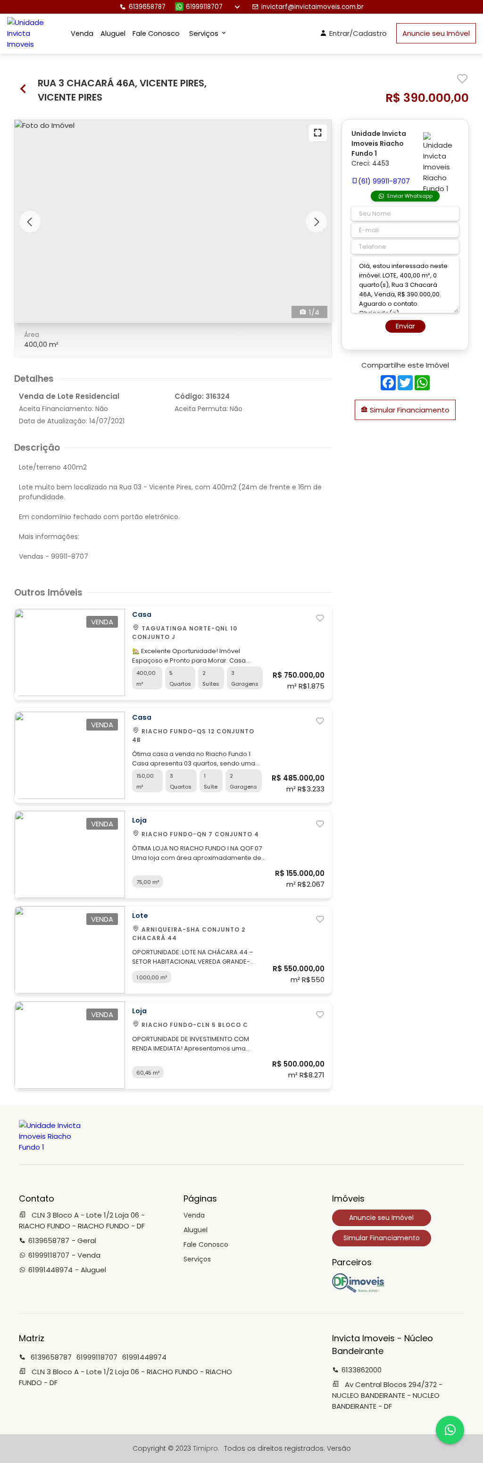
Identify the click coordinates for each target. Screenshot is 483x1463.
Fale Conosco (156, 33)
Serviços (197, 1259)
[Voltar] (23, 90)
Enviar (405, 326)
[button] (30, 221)
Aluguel (112, 33)
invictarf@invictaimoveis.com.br (312, 6)
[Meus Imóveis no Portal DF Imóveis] (358, 1290)
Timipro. (206, 1448)
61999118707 (204, 6)
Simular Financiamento (409, 410)
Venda (82, 33)
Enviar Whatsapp (410, 196)
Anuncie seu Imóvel (436, 33)
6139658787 (147, 6)
